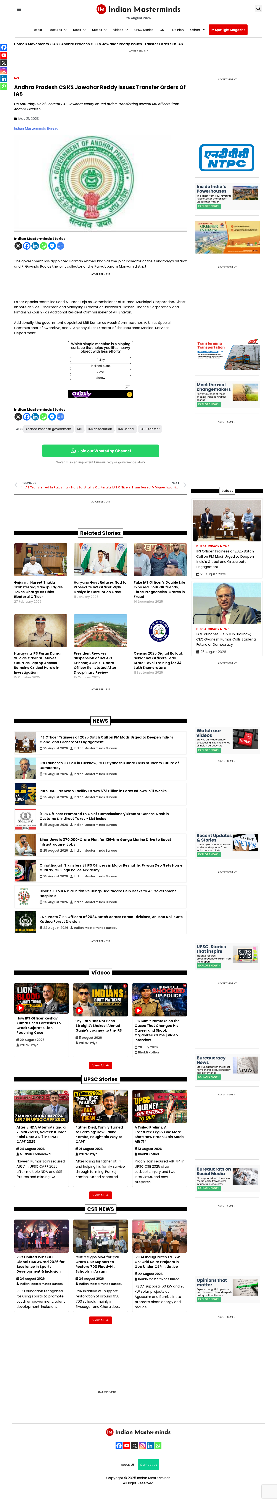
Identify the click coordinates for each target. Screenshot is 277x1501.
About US (128, 1464)
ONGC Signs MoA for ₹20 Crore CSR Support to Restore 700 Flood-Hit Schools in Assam (97, 1264)
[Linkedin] (35, 246)
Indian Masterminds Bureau (36, 128)
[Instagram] (142, 1445)
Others (195, 30)
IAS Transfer (150, 429)
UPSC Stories (143, 30)
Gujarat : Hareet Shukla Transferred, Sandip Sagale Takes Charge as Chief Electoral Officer (38, 589)
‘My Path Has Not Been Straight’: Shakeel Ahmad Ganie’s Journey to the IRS (99, 1025)
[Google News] (60, 246)
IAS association (100, 429)
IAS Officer (126, 429)
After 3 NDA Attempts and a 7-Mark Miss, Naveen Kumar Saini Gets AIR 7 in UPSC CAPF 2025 (41, 1134)
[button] (19, 9)
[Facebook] (27, 246)
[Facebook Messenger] (52, 246)
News (77, 30)
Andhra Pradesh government (48, 429)
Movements (38, 44)
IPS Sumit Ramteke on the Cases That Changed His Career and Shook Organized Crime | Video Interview (157, 1030)
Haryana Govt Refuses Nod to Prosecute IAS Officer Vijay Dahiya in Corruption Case (100, 587)
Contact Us (148, 1464)
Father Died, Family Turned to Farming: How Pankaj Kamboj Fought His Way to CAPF (99, 1134)
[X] (18, 246)
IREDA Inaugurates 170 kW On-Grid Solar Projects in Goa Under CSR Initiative (157, 1262)
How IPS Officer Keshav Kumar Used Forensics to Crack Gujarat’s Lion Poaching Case (38, 1025)
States (97, 30)
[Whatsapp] (43, 246)
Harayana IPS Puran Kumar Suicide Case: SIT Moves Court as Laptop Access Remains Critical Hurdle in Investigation (38, 663)
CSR (163, 30)
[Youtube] (126, 1445)
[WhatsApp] (158, 1445)
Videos (118, 30)
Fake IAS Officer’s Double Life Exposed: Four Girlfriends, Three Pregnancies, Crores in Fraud (159, 589)
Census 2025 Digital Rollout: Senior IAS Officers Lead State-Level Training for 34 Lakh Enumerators (158, 660)
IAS (55, 44)
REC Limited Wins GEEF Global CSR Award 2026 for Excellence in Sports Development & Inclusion (40, 1264)
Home (19, 44)
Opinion (178, 30)
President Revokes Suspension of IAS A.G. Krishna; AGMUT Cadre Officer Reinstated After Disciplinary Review (95, 663)
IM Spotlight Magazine (228, 30)
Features (55, 30)
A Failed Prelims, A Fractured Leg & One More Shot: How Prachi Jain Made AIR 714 (159, 1134)
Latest (37, 30)
